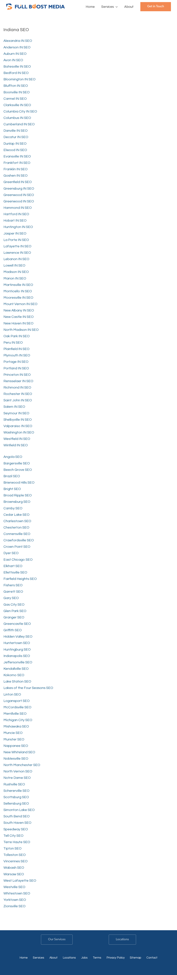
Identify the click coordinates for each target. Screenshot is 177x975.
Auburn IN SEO (14, 53)
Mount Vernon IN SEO (20, 304)
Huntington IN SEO (18, 227)
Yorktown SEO (14, 900)
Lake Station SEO (17, 681)
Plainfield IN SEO (16, 349)
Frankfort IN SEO (16, 163)
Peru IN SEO (13, 342)
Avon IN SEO (13, 60)
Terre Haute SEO (16, 842)
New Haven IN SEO (18, 323)
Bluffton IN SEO (15, 85)
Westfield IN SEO (16, 439)
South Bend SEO (16, 816)
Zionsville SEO (14, 906)
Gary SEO (11, 598)
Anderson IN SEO (16, 47)
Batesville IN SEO (17, 66)
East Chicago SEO (17, 559)
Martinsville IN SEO (18, 285)
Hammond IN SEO (17, 207)
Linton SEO (12, 694)
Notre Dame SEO (17, 778)
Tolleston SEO (14, 855)
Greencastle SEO (17, 624)
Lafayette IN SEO (17, 246)
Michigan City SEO (17, 720)
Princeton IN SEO (17, 374)
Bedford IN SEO (16, 73)
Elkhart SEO (12, 566)
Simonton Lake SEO (19, 810)
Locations (122, 939)
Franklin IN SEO (15, 169)
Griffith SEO (12, 630)
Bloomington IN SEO (19, 79)
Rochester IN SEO (17, 394)
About (53, 957)
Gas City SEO (13, 604)
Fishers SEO (12, 585)
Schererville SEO (16, 790)
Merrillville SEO (14, 713)
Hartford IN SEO (16, 214)
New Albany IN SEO (18, 310)
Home (24, 957)
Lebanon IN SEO (16, 259)
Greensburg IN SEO (18, 188)
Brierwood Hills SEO (18, 482)
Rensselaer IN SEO (18, 381)
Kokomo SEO (13, 675)
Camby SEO (12, 508)
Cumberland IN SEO (19, 124)
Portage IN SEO (15, 361)
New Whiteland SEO (19, 752)
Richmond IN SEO (17, 387)
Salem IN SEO (14, 406)
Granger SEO (13, 617)
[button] (116, 7)
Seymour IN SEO (16, 413)
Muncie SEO (12, 733)
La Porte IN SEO (16, 240)
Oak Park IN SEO (16, 336)
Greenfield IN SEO (17, 182)
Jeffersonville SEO (17, 662)
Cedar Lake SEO (16, 514)
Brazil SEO (11, 476)
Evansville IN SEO (17, 156)
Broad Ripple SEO (17, 495)
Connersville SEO (16, 534)
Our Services (57, 939)
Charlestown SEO (17, 521)
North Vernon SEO (17, 771)
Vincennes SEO (15, 861)
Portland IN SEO (16, 368)
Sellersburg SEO (16, 803)
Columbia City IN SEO (20, 111)
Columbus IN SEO (17, 118)
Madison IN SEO (16, 272)
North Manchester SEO (21, 765)
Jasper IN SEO (14, 233)
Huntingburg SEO (17, 649)
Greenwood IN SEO (18, 195)
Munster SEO (13, 739)
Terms (97, 957)
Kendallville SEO (16, 668)
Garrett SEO (13, 591)
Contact (151, 957)
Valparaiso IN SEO (17, 426)
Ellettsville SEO (15, 572)
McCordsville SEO (17, 707)
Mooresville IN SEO (18, 297)
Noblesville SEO (15, 758)
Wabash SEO (13, 867)
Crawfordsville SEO (18, 540)
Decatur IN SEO (15, 137)
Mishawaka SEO (16, 726)
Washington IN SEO (18, 432)
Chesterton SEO (16, 527)
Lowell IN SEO (14, 265)
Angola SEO (12, 457)
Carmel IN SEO (15, 98)
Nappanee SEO (15, 746)
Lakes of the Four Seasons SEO (28, 688)
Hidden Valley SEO (17, 636)
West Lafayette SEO (19, 880)
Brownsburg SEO (16, 501)
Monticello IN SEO (17, 291)
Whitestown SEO (16, 893)
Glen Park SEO (14, 611)
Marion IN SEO (14, 278)
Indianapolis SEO (16, 656)
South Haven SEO (17, 822)
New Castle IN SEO (18, 317)
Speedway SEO (15, 829)
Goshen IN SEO (15, 175)
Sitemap (135, 957)
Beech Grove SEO (17, 470)
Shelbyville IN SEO (17, 419)
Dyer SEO (10, 553)
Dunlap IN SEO (14, 143)
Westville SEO (14, 887)
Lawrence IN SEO (17, 252)
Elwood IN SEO (15, 150)
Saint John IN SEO (17, 400)
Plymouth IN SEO (16, 355)
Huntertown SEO (16, 643)
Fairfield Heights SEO (20, 579)
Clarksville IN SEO (17, 105)
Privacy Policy (115, 957)
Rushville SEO (14, 784)
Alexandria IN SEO (17, 41)
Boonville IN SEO (16, 92)
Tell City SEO (13, 835)
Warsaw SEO (13, 874)
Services (38, 957)
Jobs (84, 957)
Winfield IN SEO (15, 445)
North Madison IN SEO (21, 330)
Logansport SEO (16, 701)
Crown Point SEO (16, 546)
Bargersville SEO (16, 463)
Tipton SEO (12, 848)
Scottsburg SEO (16, 797)
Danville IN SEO (15, 130)
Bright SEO (12, 489)
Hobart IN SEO (14, 220)
